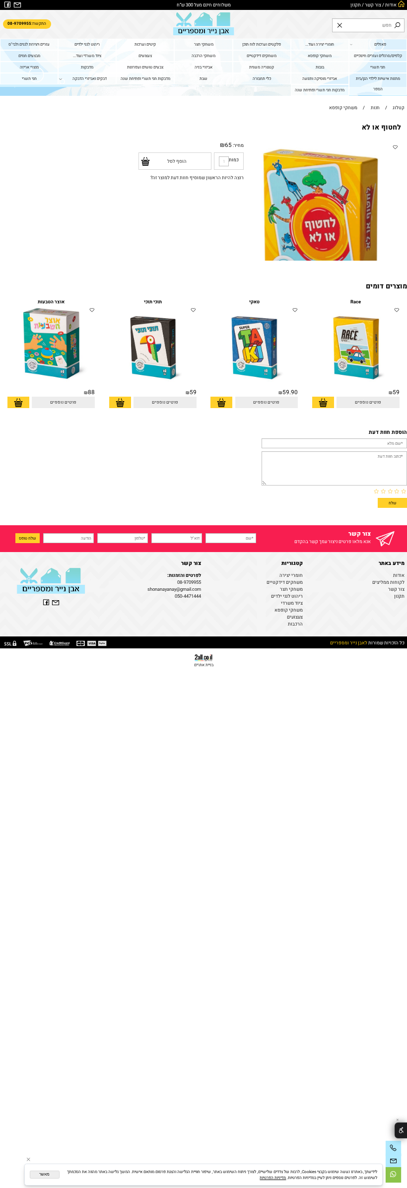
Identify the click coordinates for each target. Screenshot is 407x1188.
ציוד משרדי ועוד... (87, 56)
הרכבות (295, 624)
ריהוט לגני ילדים (87, 44)
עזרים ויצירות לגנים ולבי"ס (29, 44)
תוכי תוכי (153, 301)
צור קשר (373, 4)
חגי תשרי (377, 67)
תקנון (355, 4)
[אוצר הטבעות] (51, 386)
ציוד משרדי (292, 603)
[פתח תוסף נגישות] (401, 1130)
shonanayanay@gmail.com (174, 589)
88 (91, 392)
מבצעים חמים (29, 56)
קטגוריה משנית (261, 67)
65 (228, 145)
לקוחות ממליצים (388, 582)
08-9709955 (189, 582)
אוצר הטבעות (51, 301)
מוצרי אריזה (29, 67)
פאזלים (380, 44)
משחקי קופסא (320, 56)
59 (396, 392)
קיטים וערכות (145, 44)
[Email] (393, 1161)
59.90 (290, 392)
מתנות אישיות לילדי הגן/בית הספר (378, 83)
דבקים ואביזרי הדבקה (89, 78)
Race (355, 301)
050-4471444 (188, 596)
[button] (323, 402)
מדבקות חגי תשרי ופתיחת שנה (145, 78)
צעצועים (145, 56)
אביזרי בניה (203, 67)
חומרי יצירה (291, 575)
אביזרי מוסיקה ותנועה (319, 78)
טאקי (254, 301)
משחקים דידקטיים (261, 56)
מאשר (44, 1174)
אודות (391, 4)
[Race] (356, 386)
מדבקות (87, 67)
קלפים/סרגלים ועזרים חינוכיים (378, 56)
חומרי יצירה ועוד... (319, 44)
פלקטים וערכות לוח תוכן (261, 44)
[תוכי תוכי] (153, 386)
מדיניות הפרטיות (273, 1178)
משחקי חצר (203, 44)
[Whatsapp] (393, 1175)
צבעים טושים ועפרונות (145, 67)
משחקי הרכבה (203, 56)
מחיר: (238, 145)
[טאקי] (254, 386)
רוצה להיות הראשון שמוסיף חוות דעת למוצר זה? (197, 177)
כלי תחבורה (262, 78)
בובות (320, 67)
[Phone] (393, 1148)
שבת (203, 78)
